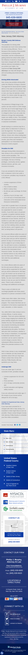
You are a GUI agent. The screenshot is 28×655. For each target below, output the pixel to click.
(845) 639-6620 (15, 573)
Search (22, 1)
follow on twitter (15, 619)
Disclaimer (14, 652)
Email (16, 1)
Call (13, 1)
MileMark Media (20, 651)
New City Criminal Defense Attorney (8, 31)
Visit (19, 1)
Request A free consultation (14, 24)
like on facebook (15, 614)
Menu (9, 1)
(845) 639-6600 (14, 542)
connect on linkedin (16, 623)
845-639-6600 (14, 17)
